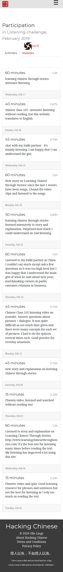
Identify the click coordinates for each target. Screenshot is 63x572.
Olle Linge (36, 533)
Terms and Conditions (31, 542)
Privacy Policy (31, 546)
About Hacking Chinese (31, 537)
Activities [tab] (11, 53)
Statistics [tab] (28, 53)
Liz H (35, 46)
